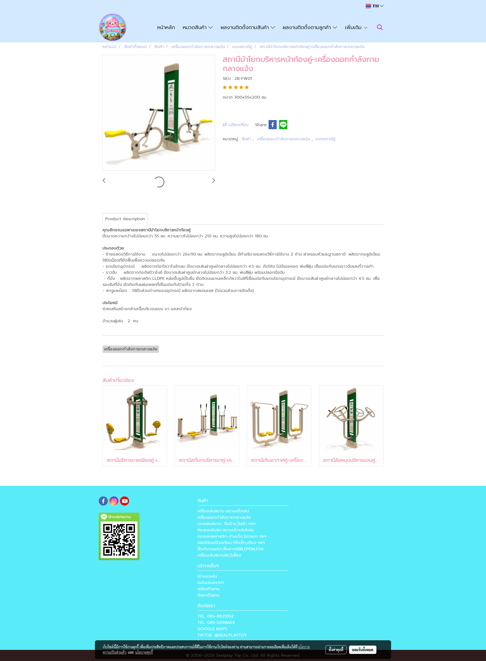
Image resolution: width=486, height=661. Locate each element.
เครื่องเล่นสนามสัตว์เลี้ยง (219, 555)
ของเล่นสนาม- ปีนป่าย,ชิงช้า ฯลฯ (226, 524)
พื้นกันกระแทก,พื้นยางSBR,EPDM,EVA (230, 549)
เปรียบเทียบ (238, 125)
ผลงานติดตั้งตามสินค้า (246, 27)
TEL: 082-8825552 (215, 616)
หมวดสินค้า (195, 27)
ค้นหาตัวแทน (208, 595)
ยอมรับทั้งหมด (362, 649)
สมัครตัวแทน (208, 589)
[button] (380, 27)
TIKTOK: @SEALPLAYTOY (222, 635)
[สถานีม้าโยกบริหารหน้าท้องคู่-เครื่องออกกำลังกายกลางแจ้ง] (159, 113)
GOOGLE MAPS (212, 629)
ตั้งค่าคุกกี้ (336, 649)
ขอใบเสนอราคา (210, 583)
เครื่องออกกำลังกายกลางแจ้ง (284, 139)
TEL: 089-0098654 (216, 623)
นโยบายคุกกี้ (144, 652)
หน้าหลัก (166, 27)
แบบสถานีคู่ (325, 139)
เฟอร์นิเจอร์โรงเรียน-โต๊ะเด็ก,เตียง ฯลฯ (231, 543)
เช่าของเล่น (207, 576)
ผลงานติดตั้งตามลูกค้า (308, 27)
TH (375, 6)
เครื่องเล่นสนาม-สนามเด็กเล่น (223, 511)
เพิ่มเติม (354, 27)
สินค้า (247, 139)
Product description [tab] (125, 219)
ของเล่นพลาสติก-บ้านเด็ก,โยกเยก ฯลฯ (231, 536)
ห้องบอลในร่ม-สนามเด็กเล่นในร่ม (225, 530)
